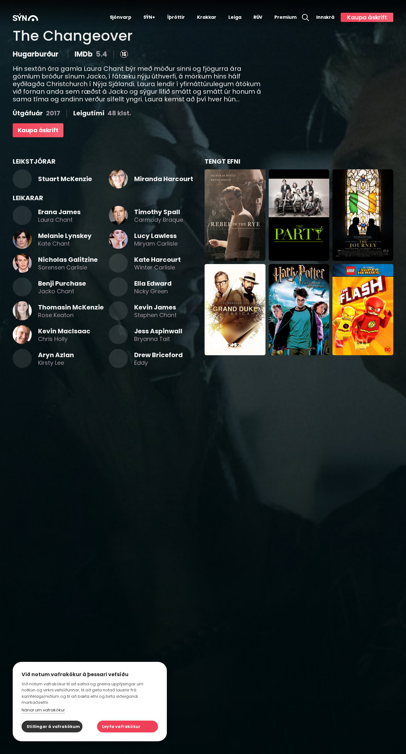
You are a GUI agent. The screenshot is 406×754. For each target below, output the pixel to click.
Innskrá (325, 17)
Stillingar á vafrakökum (53, 726)
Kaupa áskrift (367, 17)
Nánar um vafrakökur (43, 710)
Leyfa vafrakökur (121, 726)
